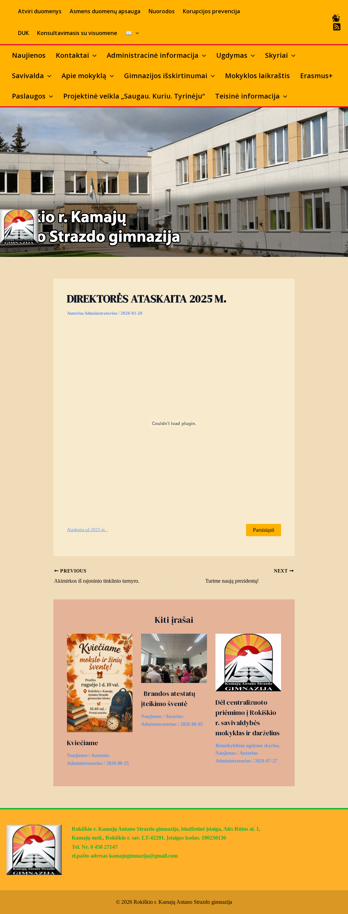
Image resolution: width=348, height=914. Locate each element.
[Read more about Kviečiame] (100, 682)
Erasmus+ (316, 75)
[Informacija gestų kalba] (336, 18)
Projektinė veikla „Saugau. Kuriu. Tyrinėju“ (134, 96)
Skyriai (276, 55)
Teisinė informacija (247, 96)
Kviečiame (82, 743)
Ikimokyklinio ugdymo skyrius (247, 745)
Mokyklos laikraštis (257, 75)
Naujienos (29, 55)
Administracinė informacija (152, 55)
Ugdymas (231, 55)
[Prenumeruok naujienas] (337, 27)
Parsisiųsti (263, 530)
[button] (135, 33)
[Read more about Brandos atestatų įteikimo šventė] (174, 658)
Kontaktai (72, 55)
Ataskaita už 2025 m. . (87, 529)
